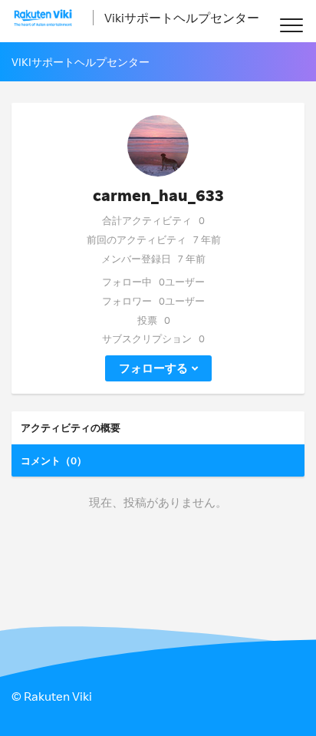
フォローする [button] (153, 368)
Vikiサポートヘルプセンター (181, 17)
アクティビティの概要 (70, 427)
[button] (291, 25)
